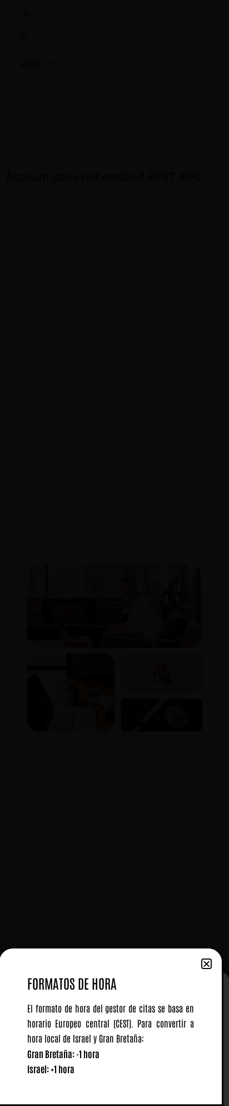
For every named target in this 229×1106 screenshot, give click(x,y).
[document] (114, 553)
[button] (206, 964)
